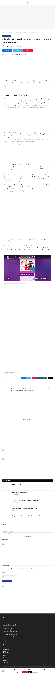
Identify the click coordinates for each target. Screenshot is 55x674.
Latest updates (7, 480)
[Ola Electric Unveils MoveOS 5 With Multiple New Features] (15, 54)
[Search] (51, 2)
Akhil (8, 46)
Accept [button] (24, 672)
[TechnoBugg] (27, 2)
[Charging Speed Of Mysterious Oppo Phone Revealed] (6, 518)
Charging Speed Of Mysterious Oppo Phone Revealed (26, 516)
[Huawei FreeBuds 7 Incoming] (6, 494)
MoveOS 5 (5, 372)
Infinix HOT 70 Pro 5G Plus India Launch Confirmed (25, 500)
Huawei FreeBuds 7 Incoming (19, 492)
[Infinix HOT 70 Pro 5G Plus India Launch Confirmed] (6, 502)
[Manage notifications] (3, 671)
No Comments (20, 46)
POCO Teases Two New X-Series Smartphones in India (26, 508)
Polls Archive (5, 539)
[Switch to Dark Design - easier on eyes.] (49, 2)
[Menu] (4, 2)
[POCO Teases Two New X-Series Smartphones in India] (6, 510)
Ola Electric (11, 372)
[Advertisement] (27, 17)
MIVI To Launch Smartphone (19, 485)
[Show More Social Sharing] (35, 50)
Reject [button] (29, 672)
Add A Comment (27, 419)
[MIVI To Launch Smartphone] (6, 486)
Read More (35, 672)
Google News (18, 250)
